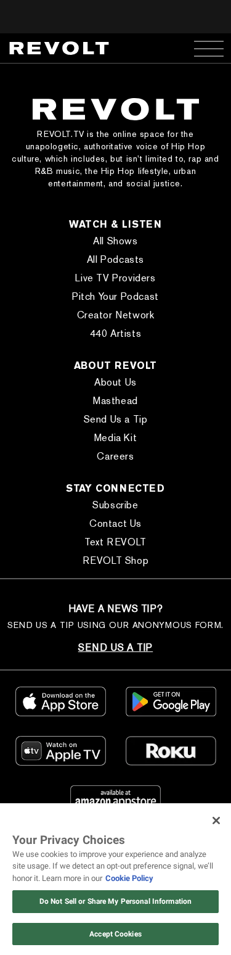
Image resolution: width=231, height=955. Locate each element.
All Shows (115, 240)
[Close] (216, 820)
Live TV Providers (115, 277)
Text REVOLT (115, 541)
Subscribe (115, 504)
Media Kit (115, 437)
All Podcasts (115, 259)
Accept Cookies (115, 934)
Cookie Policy (129, 878)
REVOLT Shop (116, 560)
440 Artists (116, 333)
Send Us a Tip (116, 419)
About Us (115, 382)
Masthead (115, 400)
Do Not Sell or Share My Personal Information (115, 901)
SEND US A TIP (115, 647)
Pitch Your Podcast (115, 296)
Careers (115, 456)
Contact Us (115, 523)
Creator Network (116, 314)
